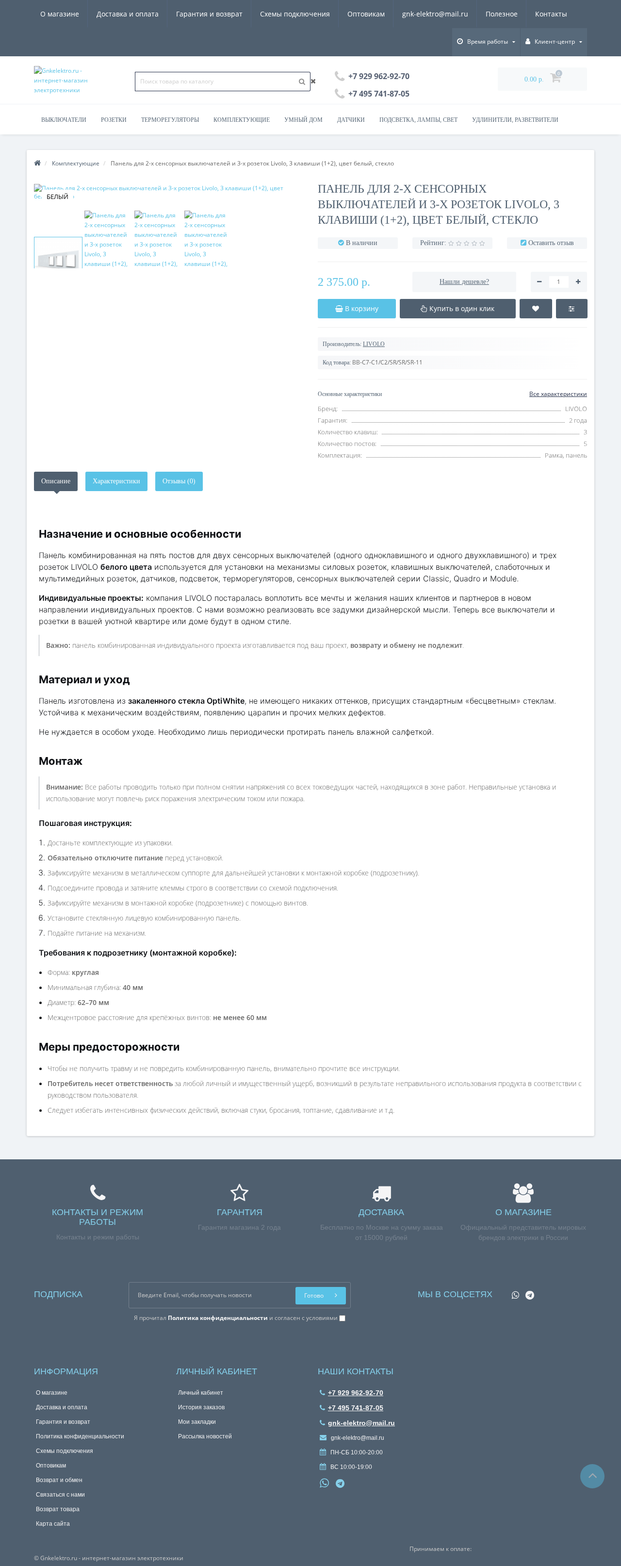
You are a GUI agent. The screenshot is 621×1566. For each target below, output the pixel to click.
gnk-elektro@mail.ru (435, 13)
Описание (55, 481)
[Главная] (37, 163)
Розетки (114, 119)
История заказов (201, 1407)
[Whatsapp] (513, 1292)
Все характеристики (558, 394)
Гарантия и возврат (209, 13)
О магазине (59, 13)
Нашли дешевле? (464, 281)
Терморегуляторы (170, 119)
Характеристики (116, 481)
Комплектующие (241, 119)
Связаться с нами (60, 1494)
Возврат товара (58, 1509)
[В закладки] (536, 308)
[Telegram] (527, 1292)
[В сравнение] (572, 308)
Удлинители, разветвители (515, 119)
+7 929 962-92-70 (355, 1393)
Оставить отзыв (551, 243)
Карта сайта (53, 1523)
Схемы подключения (295, 13)
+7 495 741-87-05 (355, 1408)
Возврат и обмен (59, 1480)
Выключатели (63, 119)
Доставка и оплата (128, 13)
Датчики (351, 119)
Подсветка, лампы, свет (418, 119)
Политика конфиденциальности (80, 1436)
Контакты (551, 13)
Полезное (502, 13)
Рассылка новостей (205, 1436)
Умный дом (303, 119)
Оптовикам (366, 13)
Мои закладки (197, 1421)
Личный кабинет (200, 1392)
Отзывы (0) (179, 481)
